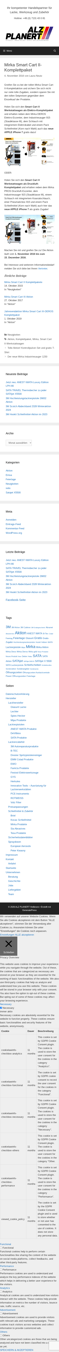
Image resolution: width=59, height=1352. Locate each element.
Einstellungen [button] (7, 934)
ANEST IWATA (34, 633)
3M (8, 627)
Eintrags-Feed (13, 524)
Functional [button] (5, 1244)
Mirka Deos (11, 651)
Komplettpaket (23, 339)
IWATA (50, 642)
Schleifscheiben (32, 664)
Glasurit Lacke (18, 707)
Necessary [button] (6, 1004)
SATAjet (17, 661)
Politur (30, 656)
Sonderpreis (34, 669)
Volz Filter (16, 802)
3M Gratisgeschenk (38, 627)
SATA (37, 656)
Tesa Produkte (18, 833)
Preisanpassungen (18, 807)
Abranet (49, 627)
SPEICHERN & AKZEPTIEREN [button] (16, 1350)
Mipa (23, 647)
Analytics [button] (5, 1288)
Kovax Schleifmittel (21, 820)
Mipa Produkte (18, 720)
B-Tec (45, 633)
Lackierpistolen (16, 724)
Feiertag (9, 638)
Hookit (38, 642)
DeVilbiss (16, 733)
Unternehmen (13, 872)
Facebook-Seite (16, 599)
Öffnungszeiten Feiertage (23, 676)
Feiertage (11, 479)
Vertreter (42, 268)
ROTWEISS (17, 798)
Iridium (44, 642)
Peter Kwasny (18, 850)
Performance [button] (7, 1266)
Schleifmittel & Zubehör (20, 811)
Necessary (8, 1008)
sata (8, 488)
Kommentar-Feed (15, 528)
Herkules (15, 781)
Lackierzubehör (16, 742)
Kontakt (10, 859)
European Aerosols (21, 846)
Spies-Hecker (18, 715)
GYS (13, 777)
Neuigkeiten (14, 334)
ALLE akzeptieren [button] (24, 934)
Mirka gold (32, 652)
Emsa (9, 475)
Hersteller (11, 698)
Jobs (10, 885)
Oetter (24, 656)
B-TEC (14, 750)
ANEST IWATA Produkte (24, 729)
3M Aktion (15, 627)
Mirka (36, 339)
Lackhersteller (15, 702)
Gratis (38, 638)
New (19, 656)
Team (11, 894)
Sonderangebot (23, 669)
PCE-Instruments (20, 793)
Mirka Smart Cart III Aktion (18, 296)
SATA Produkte (19, 737)
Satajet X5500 (13, 492)
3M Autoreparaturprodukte (24, 746)
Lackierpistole (13, 647)
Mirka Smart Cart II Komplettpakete (23, 282)
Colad (51, 634)
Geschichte (14, 881)
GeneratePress (29, 910)
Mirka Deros (22, 651)
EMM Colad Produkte (22, 759)
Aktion (11, 339)
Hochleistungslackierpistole (24, 642)
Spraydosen (14, 841)
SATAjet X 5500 (43, 661)
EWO (13, 764)
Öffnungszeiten (14, 672)
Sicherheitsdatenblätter (20, 837)
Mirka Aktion (42, 647)
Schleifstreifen (47, 665)
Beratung (13, 876)
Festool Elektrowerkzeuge (24, 772)
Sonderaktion (11, 669)
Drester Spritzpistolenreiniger (26, 755)
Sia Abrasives (18, 828)
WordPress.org (14, 533)
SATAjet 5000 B (29, 661)
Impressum (12, 855)
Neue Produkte (43, 652)
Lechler (14, 711)
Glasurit (30, 638)
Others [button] (3, 1332)
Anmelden (11, 519)
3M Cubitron (25, 627)
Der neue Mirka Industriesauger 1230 (27, 356)
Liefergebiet (14, 889)
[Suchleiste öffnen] (55, 51)
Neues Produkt (11, 656)
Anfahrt (12, 863)
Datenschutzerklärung (17, 694)
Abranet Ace (10, 634)
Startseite (11, 868)
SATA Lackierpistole (14, 665)
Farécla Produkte (20, 768)
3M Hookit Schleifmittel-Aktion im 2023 (26, 414)
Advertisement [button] (7, 1310)
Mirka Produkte (19, 824)
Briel (13, 815)
